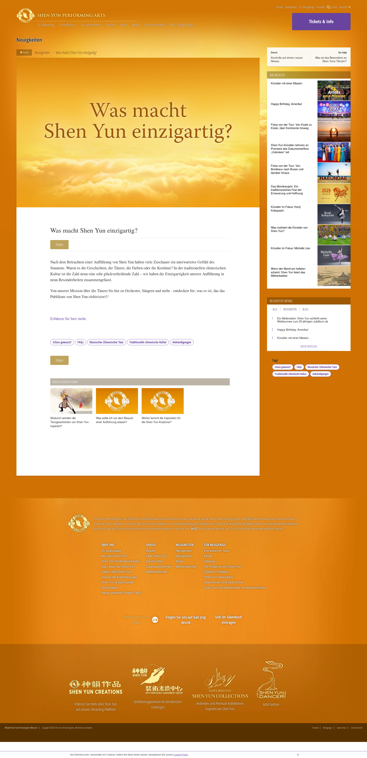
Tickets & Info (321, 21)
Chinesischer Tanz (216, 551)
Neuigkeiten (42, 52)
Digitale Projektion (216, 572)
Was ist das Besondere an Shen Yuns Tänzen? (331, 59)
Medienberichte (156, 572)
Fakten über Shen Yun (116, 572)
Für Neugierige (306, 7)
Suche (334, 7)
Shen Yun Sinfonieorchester (120, 561)
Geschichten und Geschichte (223, 582)
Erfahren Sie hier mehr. (68, 318)
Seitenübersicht (356, 728)
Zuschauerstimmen (154, 25)
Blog (305, 309)
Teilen (59, 244)
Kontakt (321, 7)
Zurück (25, 52)
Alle (275, 309)
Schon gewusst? (62, 342)
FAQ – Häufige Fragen (182, 25)
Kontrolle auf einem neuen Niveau (287, 59)
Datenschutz (341, 728)
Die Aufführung (67, 25)
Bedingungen (327, 728)
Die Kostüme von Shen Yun (222, 566)
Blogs (180, 561)
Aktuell (135, 25)
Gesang (209, 561)
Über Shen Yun (156, 556)
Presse (279, 7)
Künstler (110, 25)
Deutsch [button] (343, 7)
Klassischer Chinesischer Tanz (106, 342)
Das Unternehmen (91, 25)
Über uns (107, 544)
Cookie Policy (181, 754)
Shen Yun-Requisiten (218, 577)
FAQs (80, 342)
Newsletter (291, 7)
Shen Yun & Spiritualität (117, 582)
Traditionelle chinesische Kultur (147, 342)
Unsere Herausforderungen (119, 577)
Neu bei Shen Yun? (114, 556)
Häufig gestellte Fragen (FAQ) (121, 593)
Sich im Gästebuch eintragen (228, 619)
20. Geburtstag (46, 25)
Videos (123, 25)
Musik (208, 556)
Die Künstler (109, 587)
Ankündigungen (181, 342)
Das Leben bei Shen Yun (118, 566)
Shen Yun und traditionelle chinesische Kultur (235, 587)
